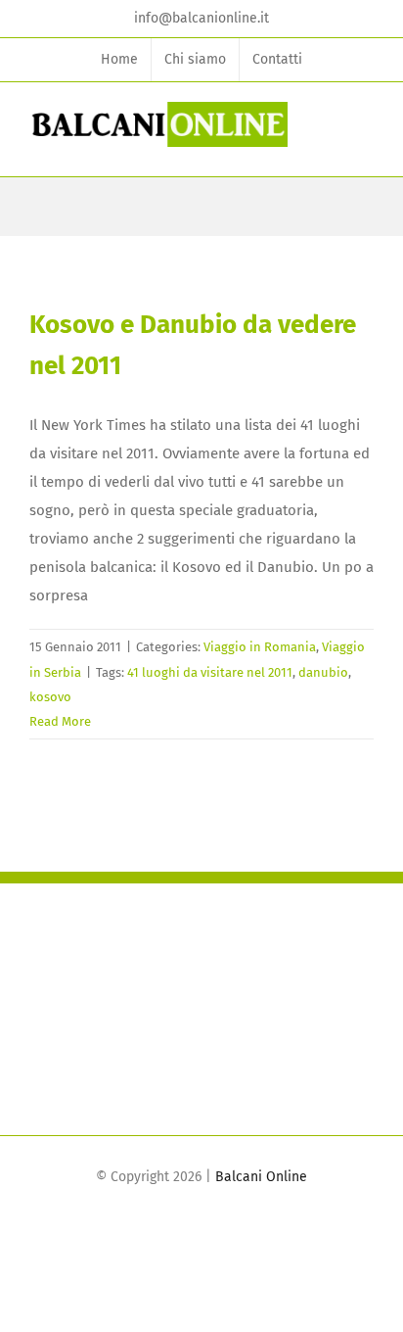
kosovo (50, 697)
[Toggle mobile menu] (366, 131)
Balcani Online (261, 1176)
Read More (60, 721)
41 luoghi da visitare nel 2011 (209, 672)
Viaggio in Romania (259, 647)
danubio (323, 672)
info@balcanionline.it (201, 18)
